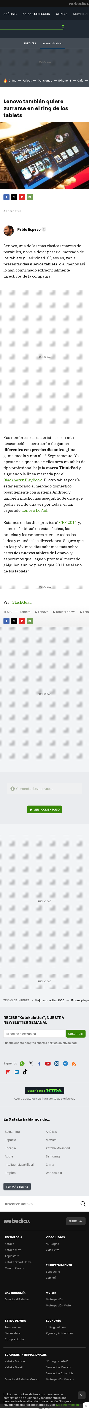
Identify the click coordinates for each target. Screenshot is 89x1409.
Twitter (14, 197)
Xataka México (15, 1361)
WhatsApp (22, 1062)
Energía (10, 1148)
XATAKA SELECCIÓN (36, 13)
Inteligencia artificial (19, 1164)
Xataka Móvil (13, 1250)
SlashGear (21, 602)
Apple (9, 1156)
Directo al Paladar (17, 1299)
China (12, 80)
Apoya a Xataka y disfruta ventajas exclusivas (44, 1098)
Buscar (83, 1204)
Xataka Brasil (13, 1367)
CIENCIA (61, 13)
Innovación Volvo (52, 43)
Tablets (25, 612)
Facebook (6, 197)
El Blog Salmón (56, 1327)
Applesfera (12, 1256)
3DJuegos (52, 1244)
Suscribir (75, 1033)
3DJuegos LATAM (57, 1361)
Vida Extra (52, 1250)
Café (80, 80)
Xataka (9, 1244)
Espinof (51, 1277)
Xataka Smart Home (18, 1262)
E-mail (30, 197)
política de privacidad (62, 1043)
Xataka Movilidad (58, 1148)
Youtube (47, 1062)
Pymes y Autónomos (59, 1333)
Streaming (12, 1131)
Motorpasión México (60, 1379)
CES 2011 (68, 522)
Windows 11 (54, 1172)
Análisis (51, 1131)
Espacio (10, 1140)
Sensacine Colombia (59, 1373)
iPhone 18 (64, 80)
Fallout (27, 80)
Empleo (10, 1172)
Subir (72, 1221)
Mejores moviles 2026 (50, 1000)
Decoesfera (13, 1333)
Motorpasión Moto (58, 1305)
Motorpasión (54, 1299)
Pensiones (45, 80)
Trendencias (13, 1327)
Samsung (53, 1156)
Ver (46, 809)
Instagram (56, 1062)
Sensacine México (58, 1367)
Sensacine (53, 1271)
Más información (67, 1404)
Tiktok (25, 1070)
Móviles (51, 1140)
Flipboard (22, 197)
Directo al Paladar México (22, 1379)
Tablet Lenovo (65, 612)
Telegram (65, 1062)
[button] (31, 229)
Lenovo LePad (34, 510)
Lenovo (43, 612)
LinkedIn (16, 1070)
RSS (73, 1062)
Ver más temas (17, 1186)
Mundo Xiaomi (14, 1268)
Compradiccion (15, 1339)
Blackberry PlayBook (22, 479)
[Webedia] (79, 3)
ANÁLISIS (10, 13)
